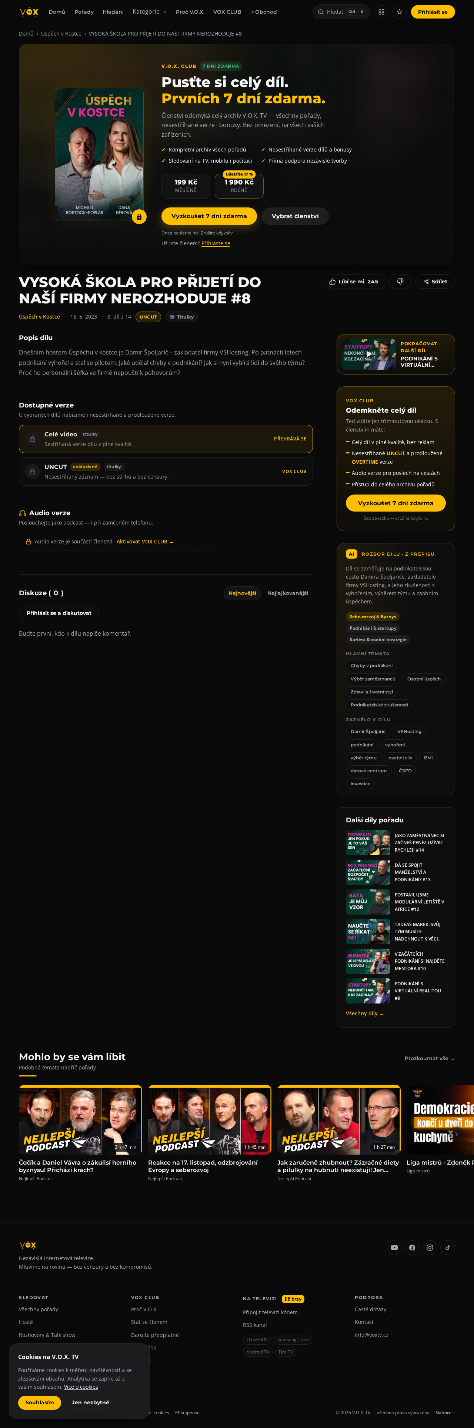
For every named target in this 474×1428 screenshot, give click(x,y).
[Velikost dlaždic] (381, 12)
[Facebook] (412, 1247)
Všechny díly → (365, 1013)
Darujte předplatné (155, 1334)
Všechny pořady (38, 1309)
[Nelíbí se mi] (400, 281)
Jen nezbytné (90, 1402)
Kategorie (146, 11)
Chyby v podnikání (372, 665)
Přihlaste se (215, 243)
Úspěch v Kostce (61, 33)
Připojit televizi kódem (270, 1312)
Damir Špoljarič (368, 731)
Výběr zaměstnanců (373, 679)
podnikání (362, 745)
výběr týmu (364, 757)
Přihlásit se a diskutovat (59, 613)
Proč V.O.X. (190, 12)
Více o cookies (81, 1386)
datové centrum (369, 770)
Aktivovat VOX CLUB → (145, 541)
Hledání (113, 12)
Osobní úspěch (424, 679)
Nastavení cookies (150, 1412)
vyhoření (395, 745)
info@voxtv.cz (371, 1334)
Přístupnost (186, 1412)
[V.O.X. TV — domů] (29, 11)
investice (360, 783)
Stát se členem (149, 1321)
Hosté (26, 1321)
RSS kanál (255, 1324)
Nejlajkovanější (287, 593)
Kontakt (364, 1321)
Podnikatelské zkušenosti (379, 705)
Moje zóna (144, 1347)
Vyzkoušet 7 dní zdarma (209, 216)
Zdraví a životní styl (372, 692)
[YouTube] (394, 1247)
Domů (57, 12)
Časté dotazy (370, 1309)
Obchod (266, 12)
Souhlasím (40, 1402)
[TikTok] (447, 1247)
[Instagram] (430, 1247)
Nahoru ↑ (445, 1412)
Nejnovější (242, 593)
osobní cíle (400, 757)
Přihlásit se (433, 12)
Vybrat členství (295, 216)
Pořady (84, 12)
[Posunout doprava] (456, 1134)
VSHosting (409, 731)
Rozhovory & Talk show (47, 1334)
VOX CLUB (227, 12)
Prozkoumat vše (430, 1058)
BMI (428, 757)
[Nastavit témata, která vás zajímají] (400, 12)
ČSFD (405, 770)
